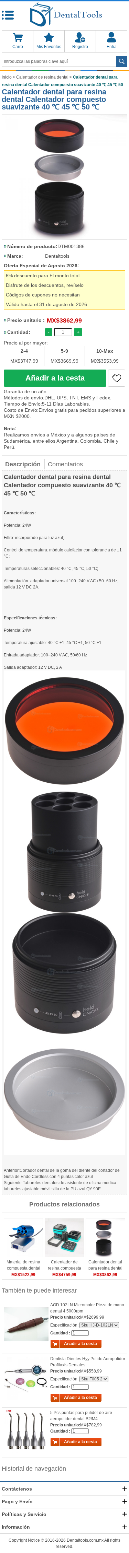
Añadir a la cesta (55, 378)
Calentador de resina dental (42, 77)
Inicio (7, 77)
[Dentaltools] (64, 14)
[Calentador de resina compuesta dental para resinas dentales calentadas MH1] (64, 1237)
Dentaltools (57, 256)
